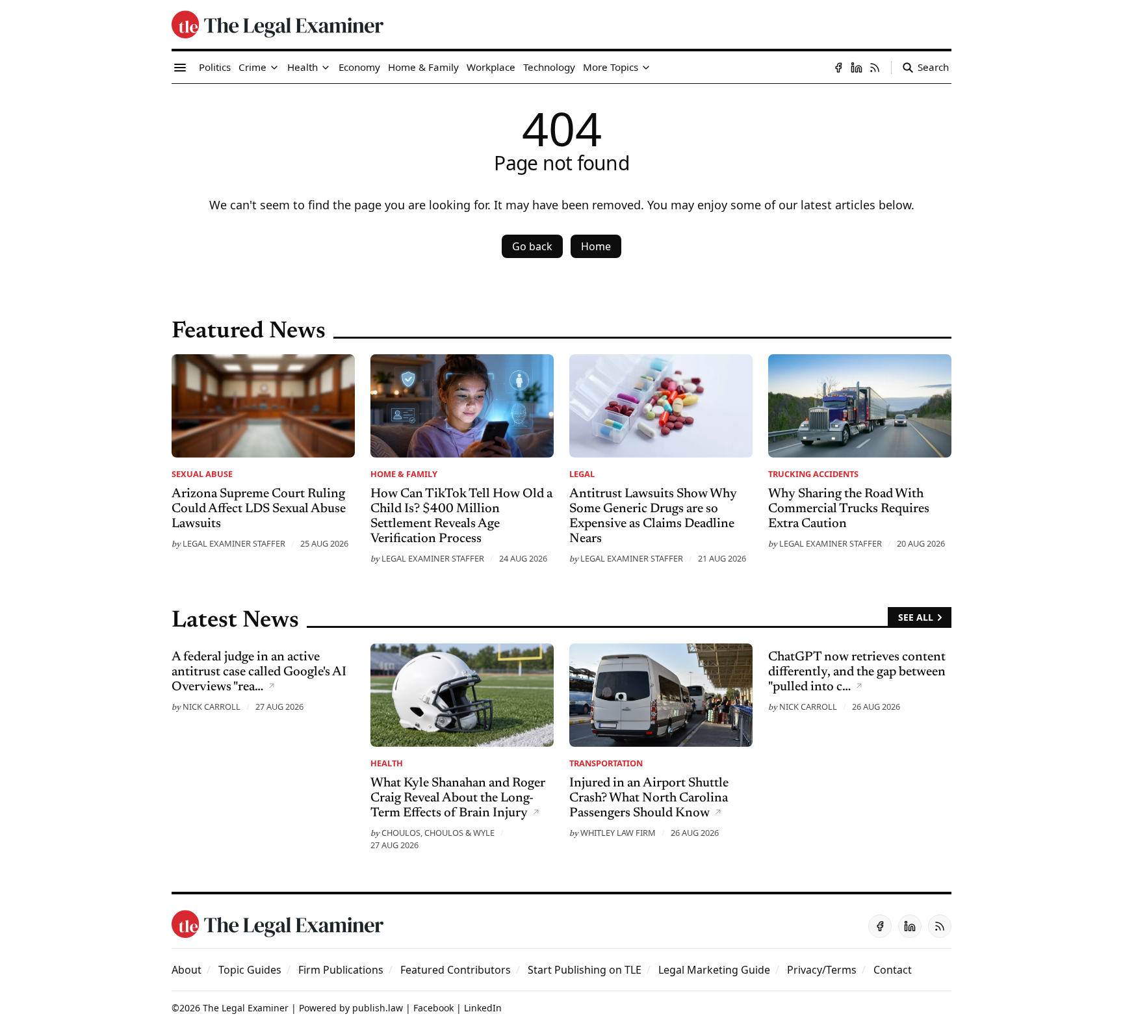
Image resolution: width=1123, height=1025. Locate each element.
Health (386, 763)
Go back (532, 246)
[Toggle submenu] (274, 67)
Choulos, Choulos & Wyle (438, 832)
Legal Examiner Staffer (234, 543)
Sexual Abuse (202, 474)
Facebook (433, 1008)
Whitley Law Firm (618, 832)
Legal (582, 474)
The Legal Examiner (246, 1008)
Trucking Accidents (813, 474)
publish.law (377, 1008)
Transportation (606, 763)
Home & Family (403, 474)
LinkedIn (483, 1008)
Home (596, 246)
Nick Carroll (211, 706)
